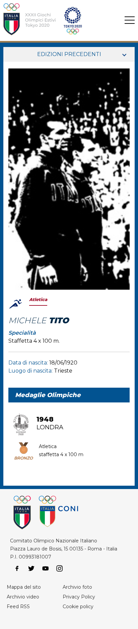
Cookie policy (78, 606)
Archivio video (23, 597)
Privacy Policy (79, 597)
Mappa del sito (24, 587)
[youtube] (45, 568)
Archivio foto (77, 587)
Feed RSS (18, 606)
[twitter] (31, 568)
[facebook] (17, 568)
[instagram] (59, 568)
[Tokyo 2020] (58, 20)
